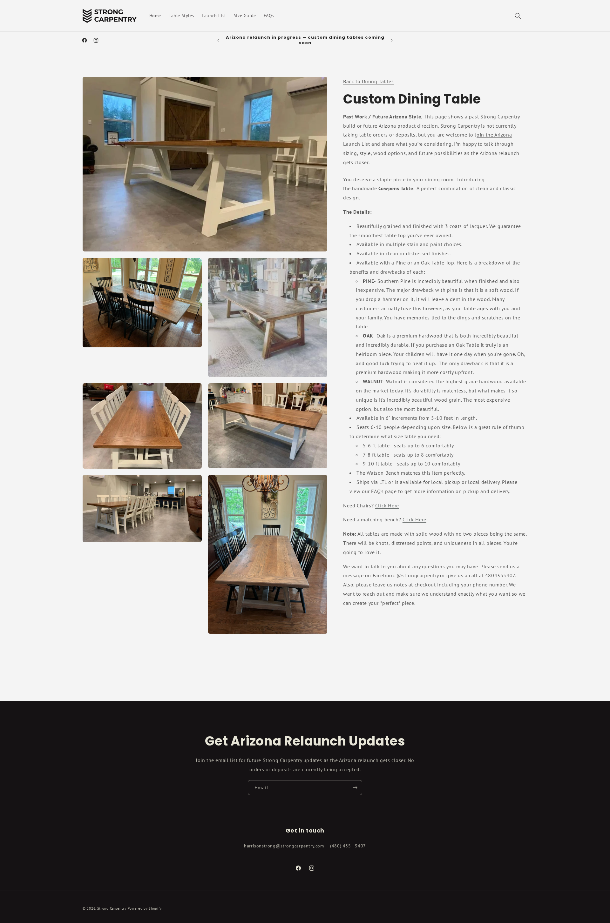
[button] (518, 16)
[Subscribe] (355, 787)
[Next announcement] (392, 40)
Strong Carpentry (111, 908)
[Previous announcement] (218, 40)
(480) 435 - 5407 (348, 846)
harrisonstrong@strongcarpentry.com (284, 846)
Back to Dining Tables (368, 81)
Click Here (387, 505)
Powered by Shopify (145, 908)
